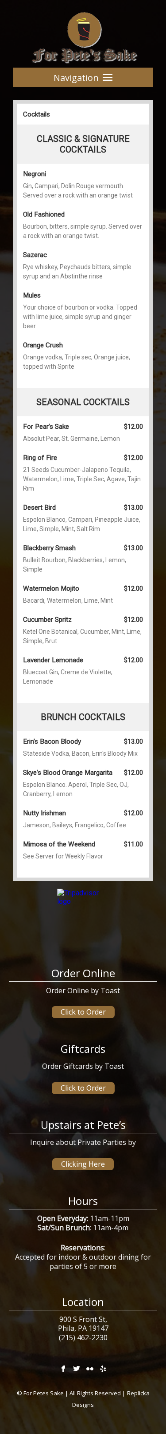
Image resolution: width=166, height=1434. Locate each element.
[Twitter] (76, 1367)
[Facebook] (63, 1367)
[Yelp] (103, 1367)
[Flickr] (90, 1367)
